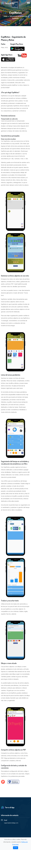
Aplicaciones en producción (18, 16)
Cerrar (15, 848)
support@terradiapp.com (11, 823)
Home (5, 16)
